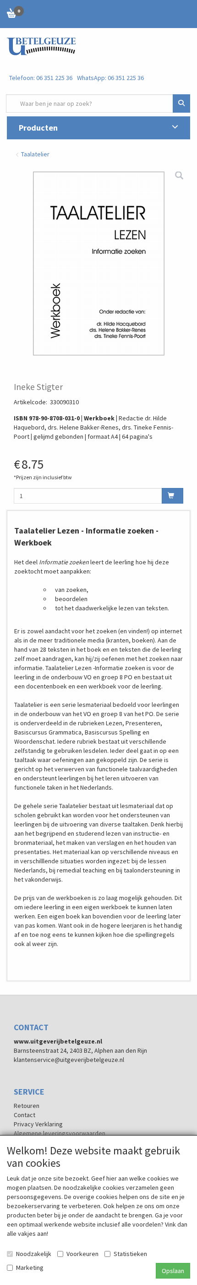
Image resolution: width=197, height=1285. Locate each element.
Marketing (30, 1267)
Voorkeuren (82, 1254)
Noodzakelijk (33, 1254)
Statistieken (130, 1254)
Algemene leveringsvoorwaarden (59, 1133)
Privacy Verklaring (38, 1124)
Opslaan (173, 1271)
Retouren (26, 1105)
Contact (24, 1115)
